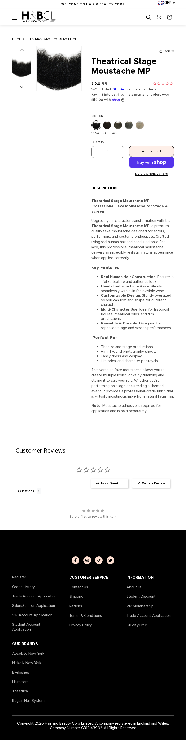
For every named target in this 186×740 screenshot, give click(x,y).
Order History (23, 587)
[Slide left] (22, 52)
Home (16, 39)
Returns (75, 606)
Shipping (119, 89)
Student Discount (140, 596)
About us (134, 587)
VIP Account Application (32, 615)
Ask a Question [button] (112, 483)
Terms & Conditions (85, 615)
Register (19, 577)
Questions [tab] (26, 491)
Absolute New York (28, 653)
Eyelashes (20, 672)
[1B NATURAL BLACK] (96, 125)
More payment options (151, 174)
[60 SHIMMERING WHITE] (140, 125)
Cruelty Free (136, 625)
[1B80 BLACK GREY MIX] (129, 125)
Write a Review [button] (153, 483)
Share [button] (169, 51)
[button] (14, 17)
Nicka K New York (26, 663)
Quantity (97, 142)
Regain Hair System (28, 700)
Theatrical (20, 691)
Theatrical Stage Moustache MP (51, 39)
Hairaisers (20, 682)
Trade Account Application (34, 596)
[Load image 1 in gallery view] (21, 67)
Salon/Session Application (33, 605)
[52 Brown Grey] (118, 125)
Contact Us (78, 587)
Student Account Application (26, 627)
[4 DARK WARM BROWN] (107, 125)
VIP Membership (140, 606)
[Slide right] (22, 85)
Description (104, 188)
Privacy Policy (80, 625)
